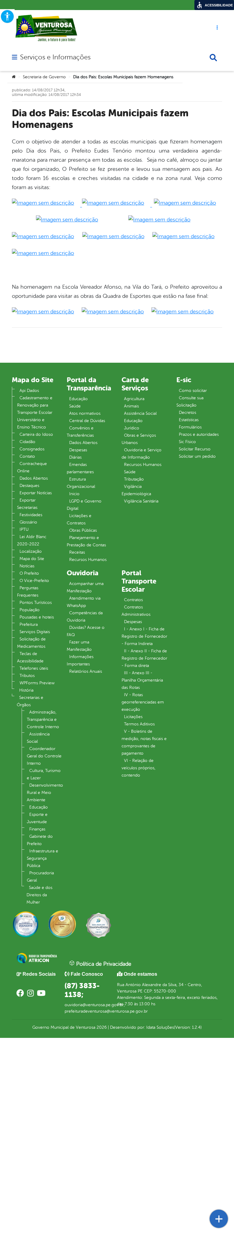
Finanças (37, 829)
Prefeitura (29, 624)
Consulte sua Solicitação (190, 401)
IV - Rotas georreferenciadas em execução (143, 702)
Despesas (78, 450)
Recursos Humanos (88, 559)
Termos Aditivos (139, 724)
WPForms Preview (37, 683)
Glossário (28, 522)
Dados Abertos (34, 478)
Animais (131, 406)
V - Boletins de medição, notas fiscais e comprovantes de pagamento (144, 742)
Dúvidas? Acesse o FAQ (86, 631)
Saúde (75, 406)
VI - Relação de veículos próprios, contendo (138, 767)
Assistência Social (38, 738)
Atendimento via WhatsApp (84, 602)
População (30, 610)
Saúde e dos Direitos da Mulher (39, 894)
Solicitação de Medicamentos (31, 643)
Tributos (27, 675)
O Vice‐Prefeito (34, 580)
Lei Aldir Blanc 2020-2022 (31, 540)
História (26, 690)
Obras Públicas (83, 530)
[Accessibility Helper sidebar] (7, 16)
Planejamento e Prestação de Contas (86, 541)
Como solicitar (193, 390)
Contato (27, 456)
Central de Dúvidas (87, 420)
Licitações (133, 716)
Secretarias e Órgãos (30, 701)
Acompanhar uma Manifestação (85, 587)
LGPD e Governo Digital (84, 505)
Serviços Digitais (35, 631)
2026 (101, 1027)
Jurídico (131, 428)
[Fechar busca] (213, 57)
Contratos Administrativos (136, 611)
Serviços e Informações (55, 57)
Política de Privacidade (103, 964)
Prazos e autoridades (199, 434)
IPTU (24, 529)
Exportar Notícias (36, 493)
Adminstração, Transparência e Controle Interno (43, 719)
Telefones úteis (34, 668)
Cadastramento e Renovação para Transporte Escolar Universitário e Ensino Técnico (34, 412)
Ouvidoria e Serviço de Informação (141, 454)
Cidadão (27, 441)
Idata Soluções (160, 1027)
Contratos (133, 600)
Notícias (27, 566)
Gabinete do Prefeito (40, 840)
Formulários (190, 427)
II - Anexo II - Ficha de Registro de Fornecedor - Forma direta (144, 658)
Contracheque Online (32, 467)
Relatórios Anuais (85, 671)
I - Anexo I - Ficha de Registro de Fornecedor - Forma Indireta (144, 636)
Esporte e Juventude (37, 818)
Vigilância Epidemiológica (136, 490)
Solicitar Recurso (195, 449)
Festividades (31, 515)
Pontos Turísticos (36, 602)
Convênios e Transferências (80, 432)
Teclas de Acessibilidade (30, 657)
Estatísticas (189, 420)
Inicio (74, 494)
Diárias (75, 457)
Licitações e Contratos (79, 519)
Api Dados (29, 390)
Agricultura (134, 399)
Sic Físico (187, 441)
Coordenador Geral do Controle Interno (44, 756)
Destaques (29, 485)
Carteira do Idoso (36, 434)
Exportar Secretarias (27, 504)
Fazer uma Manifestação (79, 646)
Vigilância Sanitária (141, 501)
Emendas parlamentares (80, 468)
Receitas (77, 552)
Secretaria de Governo (44, 77)
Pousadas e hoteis (37, 617)
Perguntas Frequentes (27, 592)
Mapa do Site (32, 558)
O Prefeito (29, 573)
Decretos (187, 412)
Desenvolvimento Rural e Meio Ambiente (45, 792)
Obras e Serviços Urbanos (139, 439)
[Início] (14, 77)
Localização (31, 551)
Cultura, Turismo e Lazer (44, 774)
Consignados (32, 449)
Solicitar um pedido (197, 456)
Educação (38, 807)
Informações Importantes (80, 660)
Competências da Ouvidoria (85, 616)
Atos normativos (85, 413)
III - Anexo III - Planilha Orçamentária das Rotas (142, 680)
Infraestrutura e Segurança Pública (42, 858)
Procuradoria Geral (40, 877)
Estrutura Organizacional (81, 483)
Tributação (134, 479)
